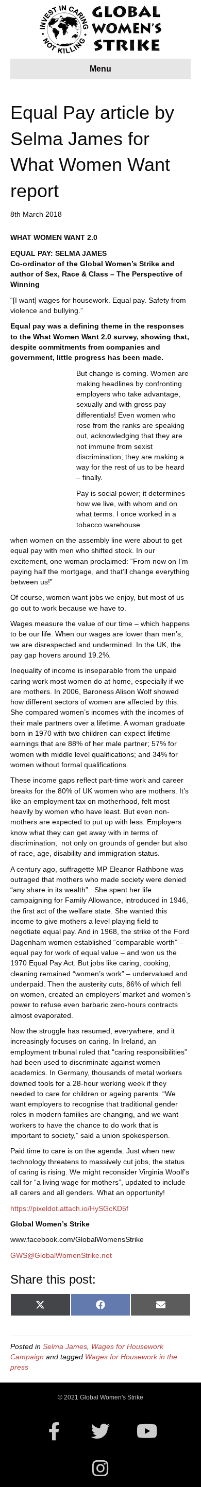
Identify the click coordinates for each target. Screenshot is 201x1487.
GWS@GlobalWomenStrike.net (61, 1255)
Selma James (65, 1346)
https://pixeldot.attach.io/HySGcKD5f (69, 1208)
